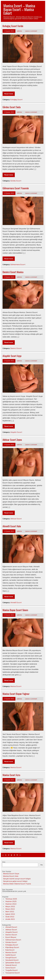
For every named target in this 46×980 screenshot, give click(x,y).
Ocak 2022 (9, 917)
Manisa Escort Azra (11, 775)
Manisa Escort (15, 686)
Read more (8, 94)
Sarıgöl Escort (11, 957)
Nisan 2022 (10, 909)
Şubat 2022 (10, 914)
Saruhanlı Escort (12, 960)
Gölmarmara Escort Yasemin (16, 188)
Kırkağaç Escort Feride (13, 26)
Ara (3, 862)
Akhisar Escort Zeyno (12, 440)
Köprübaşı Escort (12, 947)
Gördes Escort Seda (12, 107)
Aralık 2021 (10, 919)
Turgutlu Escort (11, 970)
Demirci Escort (16, 348)
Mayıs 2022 (10, 906)
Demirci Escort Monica (13, 272)
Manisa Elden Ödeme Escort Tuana (17, 884)
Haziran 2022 (10, 904)
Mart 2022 (9, 911)
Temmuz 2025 (11, 899)
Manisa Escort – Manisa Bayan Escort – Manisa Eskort (19, 9)
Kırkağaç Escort (16, 100)
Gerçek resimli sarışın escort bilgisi (17, 879)
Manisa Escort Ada (10, 876)
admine (19, 31)
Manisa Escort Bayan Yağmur (16, 694)
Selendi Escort (11, 965)
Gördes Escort (15, 181)
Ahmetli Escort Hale (12, 526)
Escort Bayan (10, 937)
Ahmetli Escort (16, 602)
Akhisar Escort (16, 519)
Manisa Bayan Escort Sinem (15, 610)
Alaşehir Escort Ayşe (12, 356)
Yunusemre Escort (12, 973)
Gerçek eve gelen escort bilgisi (15, 881)
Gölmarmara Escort (17, 264)
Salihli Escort (10, 955)
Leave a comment (31, 31)
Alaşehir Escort (16, 432)
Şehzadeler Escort (12, 962)
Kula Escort (9, 950)
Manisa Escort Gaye (11, 873)
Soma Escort (10, 968)
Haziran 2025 (10, 901)
